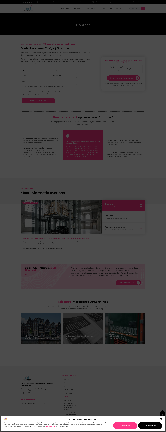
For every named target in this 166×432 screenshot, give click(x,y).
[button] (161, 419)
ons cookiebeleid (50, 426)
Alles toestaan (125, 425)
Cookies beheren (150, 425)
